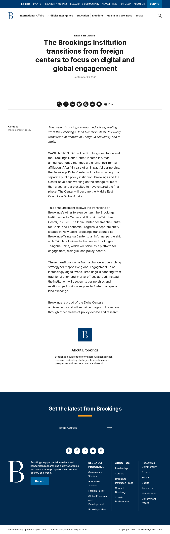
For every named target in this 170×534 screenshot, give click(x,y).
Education (83, 15)
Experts (26, 3)
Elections (98, 15)
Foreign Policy (96, 490)
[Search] (160, 16)
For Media (125, 3)
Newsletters (109, 3)
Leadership (121, 468)
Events (37, 3)
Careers (119, 473)
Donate (154, 3)
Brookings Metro (97, 509)
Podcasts (147, 488)
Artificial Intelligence (60, 15)
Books (145, 482)
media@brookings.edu (19, 129)
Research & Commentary (84, 3)
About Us (139, 3)
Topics (139, 15)
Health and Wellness (119, 15)
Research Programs (56, 3)
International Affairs (32, 15)
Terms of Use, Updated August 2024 (68, 529)
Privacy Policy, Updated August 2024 (27, 529)
